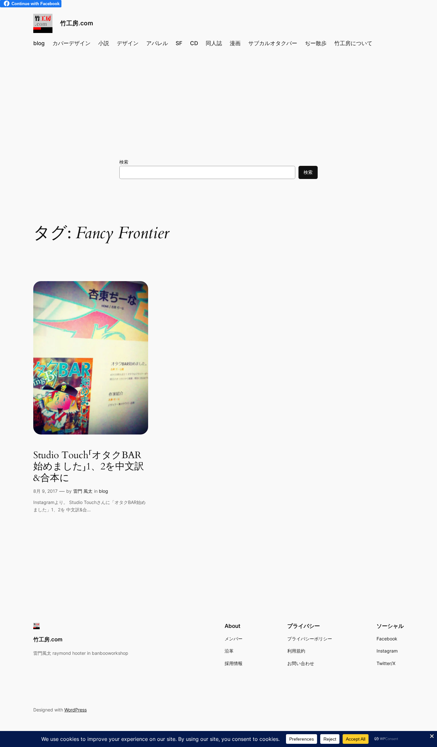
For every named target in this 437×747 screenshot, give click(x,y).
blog (103, 491)
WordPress (75, 709)
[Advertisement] (218, 104)
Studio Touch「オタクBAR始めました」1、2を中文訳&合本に (88, 467)
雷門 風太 (82, 491)
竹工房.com (76, 23)
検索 (123, 162)
